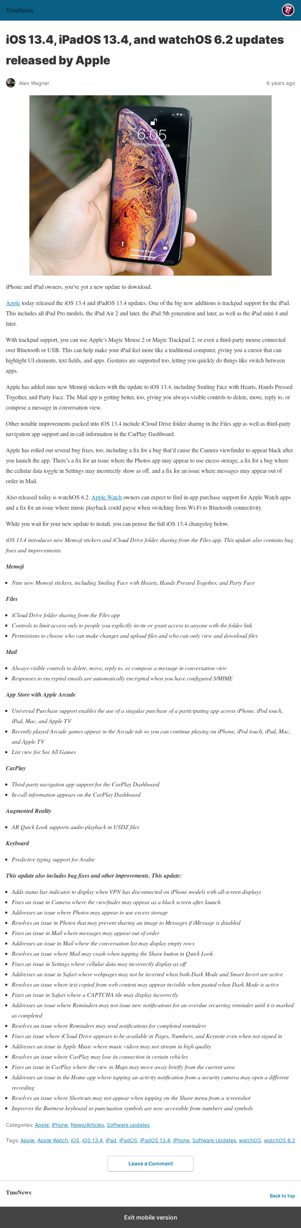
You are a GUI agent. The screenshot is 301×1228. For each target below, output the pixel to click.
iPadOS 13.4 (155, 1140)
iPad (111, 1140)
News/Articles (87, 1125)
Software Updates (214, 1140)
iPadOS (128, 1140)
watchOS (250, 1140)
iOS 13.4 (92, 1140)
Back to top (282, 1196)
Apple (13, 303)
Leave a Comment (150, 1163)
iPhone (60, 1125)
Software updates (128, 1125)
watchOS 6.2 (279, 1140)
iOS (75, 1140)
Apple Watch (106, 497)
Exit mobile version (150, 1217)
